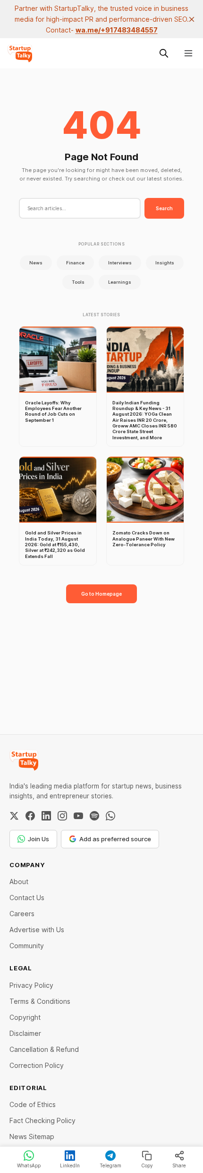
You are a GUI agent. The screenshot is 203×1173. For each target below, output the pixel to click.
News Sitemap (31, 1136)
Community (26, 946)
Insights (164, 262)
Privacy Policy (31, 985)
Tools (78, 282)
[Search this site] (163, 53)
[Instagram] (62, 815)
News (35, 262)
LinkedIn (70, 1165)
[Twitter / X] (14, 815)
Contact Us (26, 898)
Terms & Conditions (39, 1001)
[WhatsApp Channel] (110, 815)
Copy (147, 1165)
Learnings (119, 282)
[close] (191, 19)
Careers (21, 914)
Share (179, 1165)
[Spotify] (94, 815)
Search (164, 208)
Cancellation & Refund (44, 1049)
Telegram (110, 1165)
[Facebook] (30, 815)
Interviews (120, 262)
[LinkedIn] (46, 815)
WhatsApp (29, 1165)
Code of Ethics (32, 1104)
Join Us (38, 839)
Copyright (25, 1017)
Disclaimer (25, 1033)
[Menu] (188, 53)
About (18, 882)
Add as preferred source (115, 839)
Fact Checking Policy (42, 1120)
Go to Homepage (101, 594)
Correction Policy (36, 1065)
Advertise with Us (36, 930)
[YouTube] (78, 815)
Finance (75, 262)
